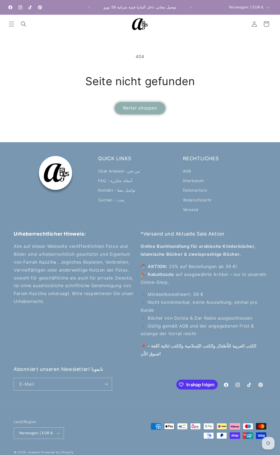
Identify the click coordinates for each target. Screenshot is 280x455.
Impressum (193, 180)
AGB (187, 171)
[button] (11, 24)
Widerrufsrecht (197, 200)
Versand (191, 209)
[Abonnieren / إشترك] (106, 384)
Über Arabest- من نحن (119, 171)
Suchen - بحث (111, 200)
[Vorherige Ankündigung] (89, 7)
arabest (34, 452)
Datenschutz (195, 190)
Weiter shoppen (140, 108)
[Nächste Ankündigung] (191, 7)
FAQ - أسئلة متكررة (115, 180)
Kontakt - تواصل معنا (116, 190)
